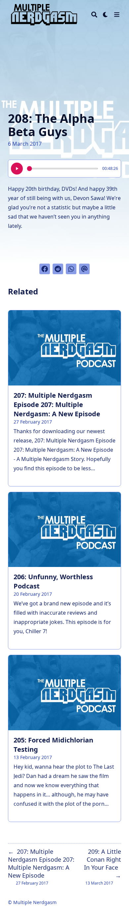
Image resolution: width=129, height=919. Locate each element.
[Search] (94, 15)
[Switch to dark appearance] (105, 15)
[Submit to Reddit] (58, 269)
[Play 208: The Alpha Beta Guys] (17, 169)
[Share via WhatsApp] (71, 269)
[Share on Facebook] (44, 269)
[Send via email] (84, 269)
